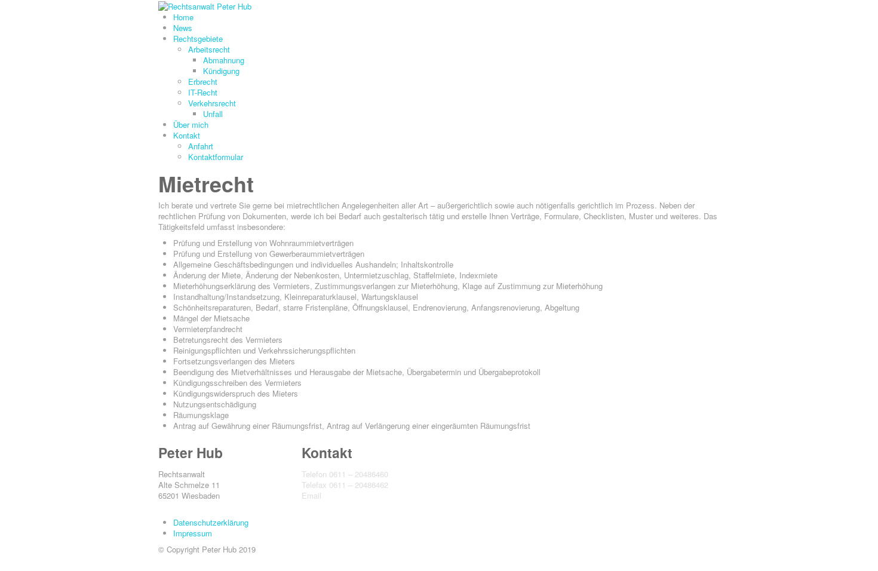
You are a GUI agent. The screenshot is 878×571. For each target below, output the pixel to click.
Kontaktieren (323, 506)
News (182, 27)
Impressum (192, 533)
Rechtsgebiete (198, 38)
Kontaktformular (215, 156)
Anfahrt (200, 146)
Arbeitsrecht (209, 49)
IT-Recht (202, 92)
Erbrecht (202, 81)
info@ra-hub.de (350, 495)
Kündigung (221, 70)
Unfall (213, 113)
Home (183, 17)
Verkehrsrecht (212, 103)
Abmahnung (223, 60)
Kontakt (186, 135)
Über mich (190, 124)
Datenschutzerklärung (210, 522)
